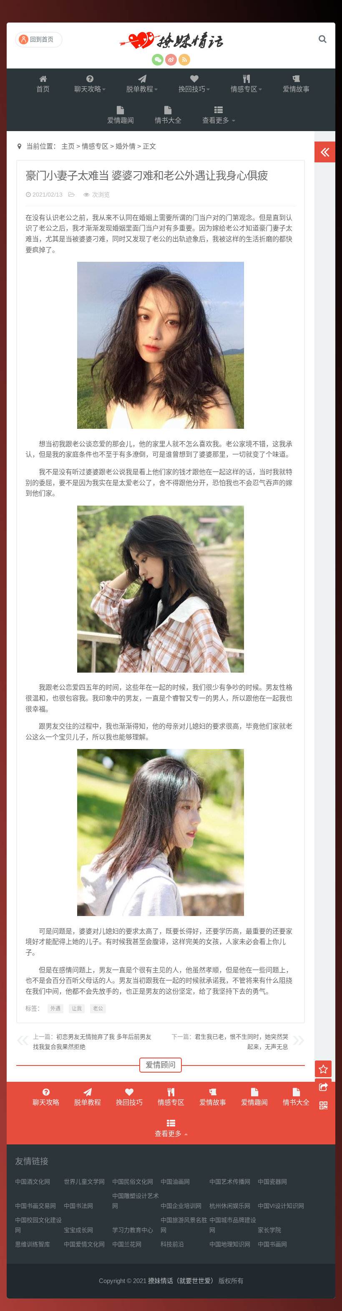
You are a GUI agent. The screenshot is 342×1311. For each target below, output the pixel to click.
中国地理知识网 (229, 1244)
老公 (98, 1009)
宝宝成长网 (78, 1230)
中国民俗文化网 (132, 1181)
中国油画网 (175, 1181)
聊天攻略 (87, 89)
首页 (43, 89)
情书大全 (168, 120)
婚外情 (126, 146)
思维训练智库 (32, 1244)
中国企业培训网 (181, 1205)
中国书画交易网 (35, 1205)
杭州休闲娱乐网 (229, 1205)
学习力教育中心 (132, 1230)
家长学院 (269, 1230)
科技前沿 (172, 1244)
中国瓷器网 (272, 1181)
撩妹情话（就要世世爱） (171, 41)
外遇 (55, 1009)
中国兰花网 (126, 1244)
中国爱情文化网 (84, 1244)
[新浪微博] (171, 60)
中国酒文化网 (32, 1181)
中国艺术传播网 (229, 1181)
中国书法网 (78, 1205)
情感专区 (244, 89)
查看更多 (216, 120)
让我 (77, 1009)
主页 (68, 146)
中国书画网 (272, 1244)
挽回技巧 (192, 89)
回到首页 (41, 39)
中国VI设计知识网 (281, 1205)
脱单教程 (139, 89)
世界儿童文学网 (84, 1181)
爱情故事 (296, 89)
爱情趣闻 (120, 120)
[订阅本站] (184, 60)
